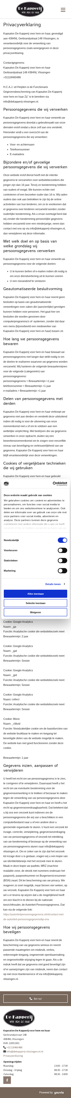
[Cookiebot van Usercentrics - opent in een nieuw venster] (52, 484)
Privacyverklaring (13, 1055)
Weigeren (35, 612)
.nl (24, 1051)
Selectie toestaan (35, 603)
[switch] (62, 550)
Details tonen (53, 584)
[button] (35, 999)
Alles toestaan (35, 593)
